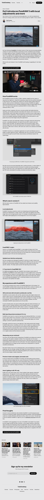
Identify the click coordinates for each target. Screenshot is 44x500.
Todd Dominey (6, 2)
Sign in (33, 2)
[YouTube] (22, 481)
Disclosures (22, 491)
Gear (22, 489)
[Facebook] (19, 481)
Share (39, 20)
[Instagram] (24, 481)
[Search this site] (30, 3)
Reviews (13, 2)
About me (26, 489)
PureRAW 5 (14, 50)
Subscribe (39, 2)
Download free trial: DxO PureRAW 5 (11, 67)
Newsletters (37, 489)
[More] (22, 3)
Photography (16, 489)
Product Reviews (6, 8)
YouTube (31, 489)
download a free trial (30, 417)
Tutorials (18, 2)
